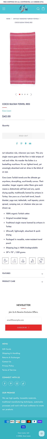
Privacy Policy (8, 365)
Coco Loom (6, 110)
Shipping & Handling (11, 353)
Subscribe (22, 327)
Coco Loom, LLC (23, 433)
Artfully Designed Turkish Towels (26, 19)
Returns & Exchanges (11, 357)
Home (8, 19)
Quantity (5, 125)
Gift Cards (6, 349)
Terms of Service (9, 370)
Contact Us (6, 361)
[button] (19, 94)
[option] (23, 59)
